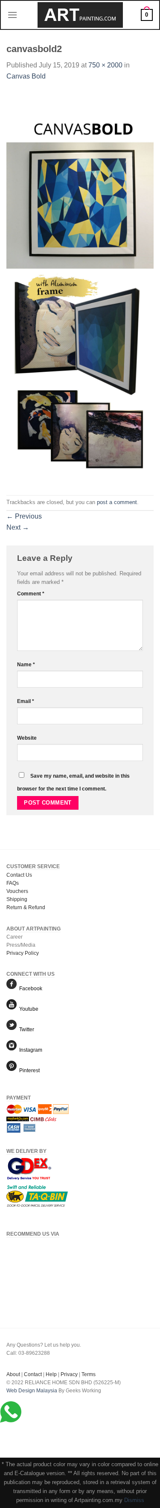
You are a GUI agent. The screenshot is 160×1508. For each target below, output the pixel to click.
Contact (33, 1374)
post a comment (117, 502)
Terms (88, 1374)
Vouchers (17, 891)
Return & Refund (25, 907)
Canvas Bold (26, 76)
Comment (30, 593)
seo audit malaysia (28, 1399)
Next (17, 527)
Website (27, 738)
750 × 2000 (105, 65)
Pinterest (28, 1070)
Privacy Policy (22, 953)
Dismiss (134, 1500)
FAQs (12, 883)
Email (25, 701)
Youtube (27, 1009)
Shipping (16, 899)
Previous (24, 516)
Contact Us (19, 875)
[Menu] (12, 14)
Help (51, 1374)
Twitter (25, 1030)
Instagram (29, 1050)
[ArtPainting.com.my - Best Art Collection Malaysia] (80, 15)
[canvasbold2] (80, 288)
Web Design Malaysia (31, 1391)
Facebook (29, 989)
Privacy (69, 1374)
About (13, 1374)
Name (26, 664)
